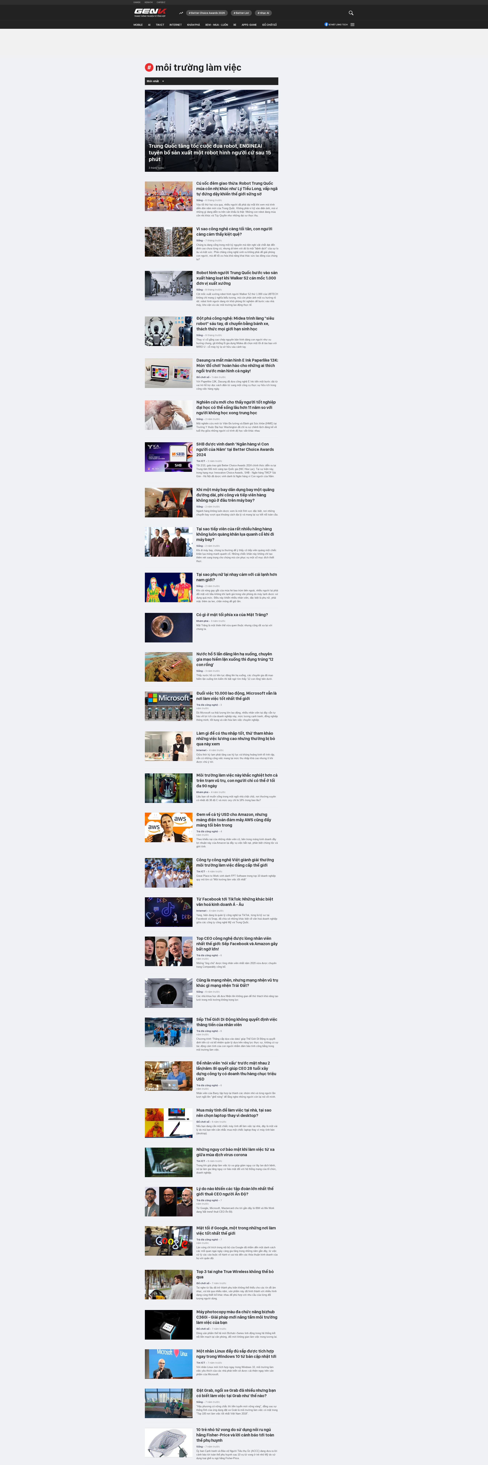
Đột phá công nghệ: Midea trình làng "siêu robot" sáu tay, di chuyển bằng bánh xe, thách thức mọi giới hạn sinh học (235, 323)
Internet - (202, 750)
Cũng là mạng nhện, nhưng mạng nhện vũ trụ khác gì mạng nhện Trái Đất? (237, 983)
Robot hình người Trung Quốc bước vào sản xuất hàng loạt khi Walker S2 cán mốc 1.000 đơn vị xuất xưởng (237, 278)
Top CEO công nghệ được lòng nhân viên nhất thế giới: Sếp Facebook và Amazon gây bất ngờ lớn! (237, 943)
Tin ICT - (201, 460)
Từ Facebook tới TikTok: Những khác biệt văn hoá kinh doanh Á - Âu (234, 902)
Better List (242, 13)
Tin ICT (160, 24)
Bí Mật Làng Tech (338, 24)
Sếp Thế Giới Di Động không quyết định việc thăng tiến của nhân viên (236, 1022)
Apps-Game (249, 24)
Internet (176, 24)
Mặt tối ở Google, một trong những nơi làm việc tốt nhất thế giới (236, 1230)
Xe (234, 24)
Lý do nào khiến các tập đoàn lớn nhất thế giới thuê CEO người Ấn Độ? (235, 1191)
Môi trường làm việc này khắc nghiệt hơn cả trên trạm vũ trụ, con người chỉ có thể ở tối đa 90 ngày (237, 780)
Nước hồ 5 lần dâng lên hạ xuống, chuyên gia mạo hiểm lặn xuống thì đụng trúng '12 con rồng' (234, 659)
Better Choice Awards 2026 (208, 13)
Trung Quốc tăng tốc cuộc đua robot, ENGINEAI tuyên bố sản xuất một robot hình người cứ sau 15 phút (210, 152)
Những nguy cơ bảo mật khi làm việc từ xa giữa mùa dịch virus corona (235, 1152)
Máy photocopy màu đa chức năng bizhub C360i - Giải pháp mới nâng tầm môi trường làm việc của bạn (236, 1317)
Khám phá (193, 24)
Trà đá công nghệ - (208, 704)
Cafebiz (161, 2)
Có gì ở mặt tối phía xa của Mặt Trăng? (232, 614)
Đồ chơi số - (203, 377)
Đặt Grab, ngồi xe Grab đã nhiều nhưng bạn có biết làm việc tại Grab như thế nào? (236, 1393)
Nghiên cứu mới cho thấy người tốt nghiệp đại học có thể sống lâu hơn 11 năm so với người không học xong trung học (236, 407)
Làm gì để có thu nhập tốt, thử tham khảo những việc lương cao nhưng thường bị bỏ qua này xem (235, 738)
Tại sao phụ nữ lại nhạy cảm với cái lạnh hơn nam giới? (236, 577)
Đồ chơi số (269, 24)
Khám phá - (203, 620)
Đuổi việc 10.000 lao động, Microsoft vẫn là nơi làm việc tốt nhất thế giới (236, 696)
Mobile (138, 24)
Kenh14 (148, 2)
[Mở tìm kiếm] (351, 12)
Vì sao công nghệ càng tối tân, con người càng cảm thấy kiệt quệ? (234, 231)
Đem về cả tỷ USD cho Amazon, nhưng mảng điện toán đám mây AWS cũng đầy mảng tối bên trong (233, 820)
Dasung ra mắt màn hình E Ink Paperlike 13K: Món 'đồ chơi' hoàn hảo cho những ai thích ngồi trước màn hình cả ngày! (237, 365)
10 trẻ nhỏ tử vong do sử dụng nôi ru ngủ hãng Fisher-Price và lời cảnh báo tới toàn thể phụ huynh (235, 1435)
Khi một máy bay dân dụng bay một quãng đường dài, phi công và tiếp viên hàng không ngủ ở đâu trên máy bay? (235, 495)
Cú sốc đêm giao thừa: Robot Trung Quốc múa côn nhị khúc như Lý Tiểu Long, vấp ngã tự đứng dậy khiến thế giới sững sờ (237, 188)
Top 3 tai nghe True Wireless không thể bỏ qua (235, 1274)
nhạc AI (264, 13)
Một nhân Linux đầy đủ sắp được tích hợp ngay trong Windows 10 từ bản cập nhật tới (236, 1354)
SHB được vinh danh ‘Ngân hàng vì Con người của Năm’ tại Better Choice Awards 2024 (235, 449)
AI (149, 24)
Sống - (200, 200)
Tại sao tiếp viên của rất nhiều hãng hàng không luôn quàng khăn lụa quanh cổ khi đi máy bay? (235, 534)
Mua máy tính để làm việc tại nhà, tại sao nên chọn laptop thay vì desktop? (233, 1113)
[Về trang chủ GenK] (150, 13)
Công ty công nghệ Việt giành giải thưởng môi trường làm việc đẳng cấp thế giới (235, 862)
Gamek (136, 2)
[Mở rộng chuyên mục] (352, 24)
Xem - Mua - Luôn (216, 24)
